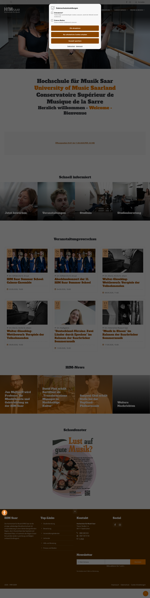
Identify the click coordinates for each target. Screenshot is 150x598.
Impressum (79, 46)
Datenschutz (71, 46)
